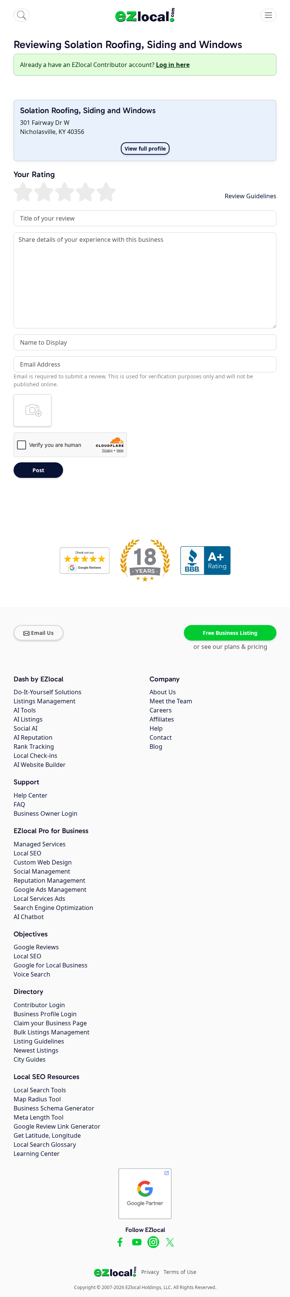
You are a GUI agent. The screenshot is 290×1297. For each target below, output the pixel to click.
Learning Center (37, 1153)
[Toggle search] (21, 15)
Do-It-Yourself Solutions (48, 692)
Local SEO (28, 853)
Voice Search (32, 974)
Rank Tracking (34, 746)
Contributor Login (39, 1005)
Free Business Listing (230, 632)
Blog (156, 746)
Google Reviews (36, 947)
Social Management (42, 871)
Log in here (173, 65)
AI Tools (25, 710)
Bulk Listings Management (51, 1032)
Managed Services (40, 844)
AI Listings (28, 719)
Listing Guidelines (39, 1041)
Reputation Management (49, 880)
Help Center (31, 795)
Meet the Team (171, 701)
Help (156, 728)
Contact (161, 737)
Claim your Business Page (50, 1023)
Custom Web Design (43, 862)
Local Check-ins (35, 755)
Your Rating (34, 174)
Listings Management (45, 701)
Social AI (25, 728)
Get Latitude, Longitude (47, 1135)
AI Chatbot (29, 917)
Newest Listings (36, 1050)
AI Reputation (33, 737)
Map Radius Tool (37, 1099)
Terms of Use (180, 1271)
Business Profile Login (45, 1014)
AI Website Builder (40, 764)
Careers (161, 710)
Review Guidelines (250, 196)
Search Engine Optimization (53, 908)
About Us (163, 692)
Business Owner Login (45, 813)
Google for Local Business (51, 965)
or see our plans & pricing (230, 646)
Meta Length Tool (38, 1117)
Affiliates (162, 719)
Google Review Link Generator (57, 1126)
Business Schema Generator (54, 1108)
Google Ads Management (50, 889)
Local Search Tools (40, 1090)
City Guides (30, 1059)
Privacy (150, 1271)
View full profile (145, 148)
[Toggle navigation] (268, 15)
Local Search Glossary (45, 1144)
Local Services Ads (39, 898)
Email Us (42, 632)
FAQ (19, 804)
